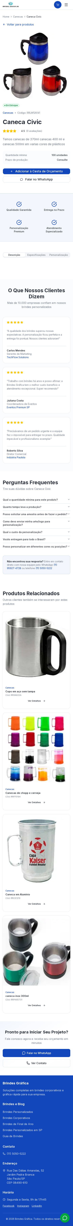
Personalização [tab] (58, 254)
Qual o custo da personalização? (22, 532)
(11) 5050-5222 (44, 568)
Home (6, 16)
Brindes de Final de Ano (18, 1124)
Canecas (18, 16)
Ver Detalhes (34, 701)
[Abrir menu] (66, 5)
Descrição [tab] (14, 254)
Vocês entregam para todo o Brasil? (24, 539)
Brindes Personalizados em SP (22, 1130)
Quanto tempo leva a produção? (22, 507)
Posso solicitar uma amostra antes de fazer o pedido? (35, 514)
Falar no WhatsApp (39, 179)
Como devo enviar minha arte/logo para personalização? (26, 523)
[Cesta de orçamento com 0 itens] (57, 4)
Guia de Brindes (13, 1136)
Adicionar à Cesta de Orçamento (39, 171)
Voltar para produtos (20, 24)
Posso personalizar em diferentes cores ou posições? (35, 546)
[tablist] (36, 255)
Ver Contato (39, 1063)
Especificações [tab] (36, 254)
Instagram (23, 1205)
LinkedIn (37, 1205)
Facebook (8, 1205)
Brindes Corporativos (16, 1118)
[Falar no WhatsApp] (65, 1218)
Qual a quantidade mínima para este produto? (30, 499)
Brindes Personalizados (18, 1112)
